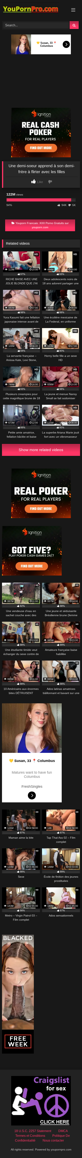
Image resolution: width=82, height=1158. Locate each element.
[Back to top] (69, 1146)
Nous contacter (53, 1140)
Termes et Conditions (30, 1135)
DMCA (63, 1131)
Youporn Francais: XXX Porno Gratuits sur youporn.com (42, 225)
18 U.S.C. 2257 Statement (32, 1131)
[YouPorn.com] (33, 10)
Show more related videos (41, 450)
